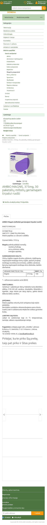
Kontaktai (5, 502)
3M (4, 121)
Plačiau (6, 216)
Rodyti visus (8, 131)
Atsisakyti (17, 517)
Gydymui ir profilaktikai (11, 106)
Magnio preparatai (13, 72)
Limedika (25, 184)
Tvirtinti (37, 513)
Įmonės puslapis (7, 504)
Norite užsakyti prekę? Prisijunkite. (16, 202)
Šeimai (7, 96)
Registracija (6, 494)
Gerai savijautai (10, 53)
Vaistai (5, 109)
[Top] (3, 135)
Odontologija (7, 34)
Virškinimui (10, 88)
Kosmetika (6, 40)
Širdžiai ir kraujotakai (13, 82)
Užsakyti (7, 517)
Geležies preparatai (13, 64)
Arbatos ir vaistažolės (10, 47)
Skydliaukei (10, 80)
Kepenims (10, 69)
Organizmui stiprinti (11, 99)
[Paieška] (44, 8)
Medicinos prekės (23, 17)
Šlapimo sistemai (12, 85)
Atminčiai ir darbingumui (14, 59)
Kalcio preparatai (12, 67)
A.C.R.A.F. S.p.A (8, 125)
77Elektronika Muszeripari (12, 123)
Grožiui (7, 93)
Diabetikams (11, 61)
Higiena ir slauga (8, 37)
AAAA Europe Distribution (12, 128)
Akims (8, 56)
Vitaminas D (10, 90)
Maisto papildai (9, 50)
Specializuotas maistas (12, 102)
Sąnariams (10, 77)
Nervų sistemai (11, 74)
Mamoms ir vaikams (10, 44)
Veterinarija (9, 17)
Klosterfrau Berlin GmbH (12, 119)
